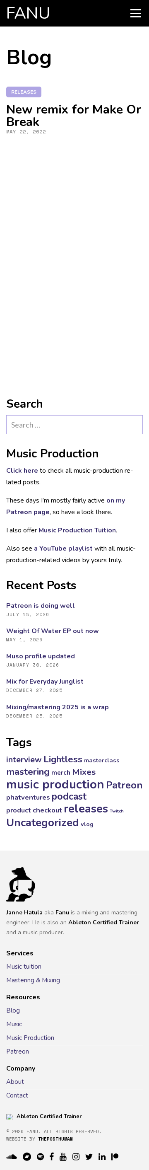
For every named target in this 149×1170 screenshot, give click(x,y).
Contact (17, 1095)
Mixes (84, 772)
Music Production (30, 1038)
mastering (28, 771)
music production (55, 784)
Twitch (117, 811)
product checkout (34, 810)
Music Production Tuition (77, 530)
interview (24, 759)
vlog (87, 824)
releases (23, 92)
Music (14, 1024)
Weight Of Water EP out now (52, 631)
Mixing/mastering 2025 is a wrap (57, 707)
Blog (13, 1010)
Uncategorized (42, 822)
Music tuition (23, 966)
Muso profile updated (40, 656)
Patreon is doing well (40, 605)
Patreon (124, 785)
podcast (69, 796)
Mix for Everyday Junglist (45, 681)
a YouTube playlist (63, 548)
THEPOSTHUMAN (55, 1139)
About (15, 1082)
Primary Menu (136, 13)
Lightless (62, 759)
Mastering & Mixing (33, 980)
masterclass (102, 760)
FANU (28, 13)
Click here (22, 470)
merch (60, 773)
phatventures (28, 797)
